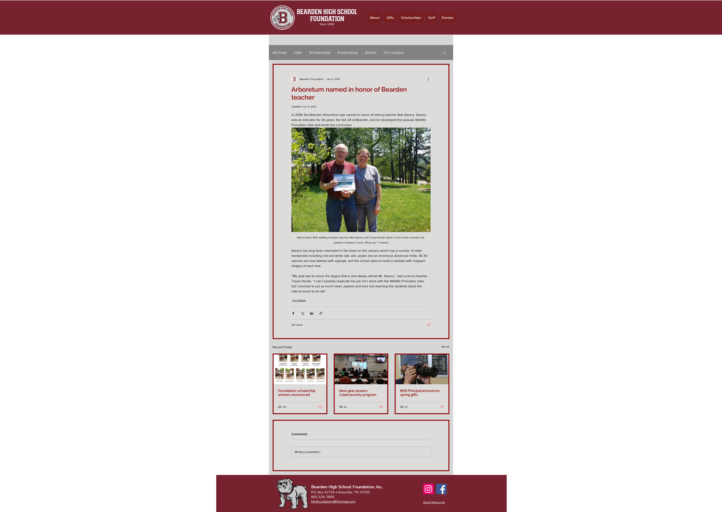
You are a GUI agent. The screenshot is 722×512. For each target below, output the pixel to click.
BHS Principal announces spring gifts (420, 393)
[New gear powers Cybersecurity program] (361, 369)
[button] (444, 52)
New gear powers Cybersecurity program (357, 393)
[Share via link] (321, 313)
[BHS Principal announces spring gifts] (422, 369)
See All (445, 346)
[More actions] (428, 79)
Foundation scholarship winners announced (296, 393)
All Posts (280, 52)
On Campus (393, 52)
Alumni (370, 52)
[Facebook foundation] (441, 489)
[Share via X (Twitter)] (302, 313)
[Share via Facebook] (293, 313)
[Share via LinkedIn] (311, 313)
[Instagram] (428, 489)
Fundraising (347, 52)
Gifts (298, 52)
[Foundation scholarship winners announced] (300, 369)
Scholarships (319, 52)
